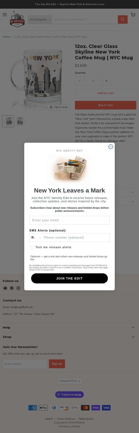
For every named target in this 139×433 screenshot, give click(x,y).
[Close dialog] (111, 147)
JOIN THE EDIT (69, 278)
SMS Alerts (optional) (47, 230)
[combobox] (36, 237)
